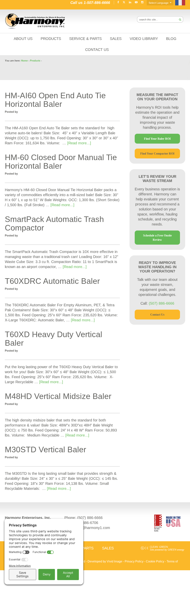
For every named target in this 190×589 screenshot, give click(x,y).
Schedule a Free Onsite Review (157, 237)
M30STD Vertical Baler (45, 449)
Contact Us (157, 314)
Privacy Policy (134, 561)
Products (35, 60)
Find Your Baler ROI (157, 138)
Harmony (35, 21)
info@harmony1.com (93, 528)
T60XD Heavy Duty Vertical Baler (53, 338)
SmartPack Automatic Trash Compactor (54, 223)
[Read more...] (79, 143)
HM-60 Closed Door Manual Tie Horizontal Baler (61, 161)
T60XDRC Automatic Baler (52, 281)
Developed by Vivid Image (105, 561)
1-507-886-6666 (97, 3)
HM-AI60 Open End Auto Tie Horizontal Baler (55, 99)
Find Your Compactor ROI (157, 153)
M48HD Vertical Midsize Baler (58, 396)
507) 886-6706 (86, 523)
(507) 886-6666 (161, 303)
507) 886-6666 (90, 518)
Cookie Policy (155, 561)
